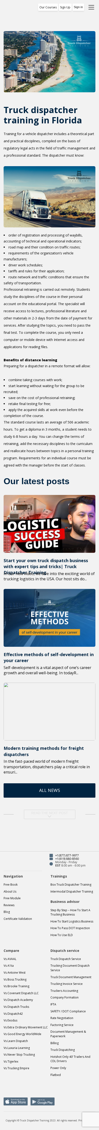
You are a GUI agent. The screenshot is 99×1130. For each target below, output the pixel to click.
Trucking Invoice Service (66, 984)
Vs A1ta (9, 966)
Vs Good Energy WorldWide (22, 1034)
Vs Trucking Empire (16, 1068)
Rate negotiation (61, 1018)
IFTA (53, 1004)
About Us (10, 891)
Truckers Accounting (64, 991)
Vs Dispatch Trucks (16, 1007)
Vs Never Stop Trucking (19, 1055)
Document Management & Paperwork (68, 1034)
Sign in (78, 7)
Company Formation (64, 997)
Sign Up (65, 7)
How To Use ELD (61, 935)
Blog (7, 912)
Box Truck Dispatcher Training (70, 885)
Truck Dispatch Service (65, 959)
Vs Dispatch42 (13, 1014)
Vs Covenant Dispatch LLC (21, 993)
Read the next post (49, 813)
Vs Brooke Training (16, 986)
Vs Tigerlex (11, 1061)
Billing (54, 1043)
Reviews (9, 905)
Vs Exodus (10, 1020)
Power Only (58, 1068)
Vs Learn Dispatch (16, 1041)
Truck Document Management (70, 977)
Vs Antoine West (14, 973)
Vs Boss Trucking (15, 979)
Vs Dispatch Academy (18, 1000)
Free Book (11, 885)
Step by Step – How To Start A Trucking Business (70, 912)
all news (49, 790)
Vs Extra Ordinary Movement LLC (26, 1027)
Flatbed (55, 1075)
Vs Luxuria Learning (17, 1048)
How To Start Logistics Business (71, 921)
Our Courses (48, 7)
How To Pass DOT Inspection (70, 928)
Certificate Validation (18, 919)
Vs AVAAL (10, 959)
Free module (12, 898)
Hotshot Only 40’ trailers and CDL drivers (70, 1059)
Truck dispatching (62, 1050)
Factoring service (62, 1025)
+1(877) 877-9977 (67, 855)
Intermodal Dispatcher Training (71, 891)
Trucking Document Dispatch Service (70, 968)
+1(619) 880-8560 (67, 859)
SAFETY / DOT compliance (68, 1011)
